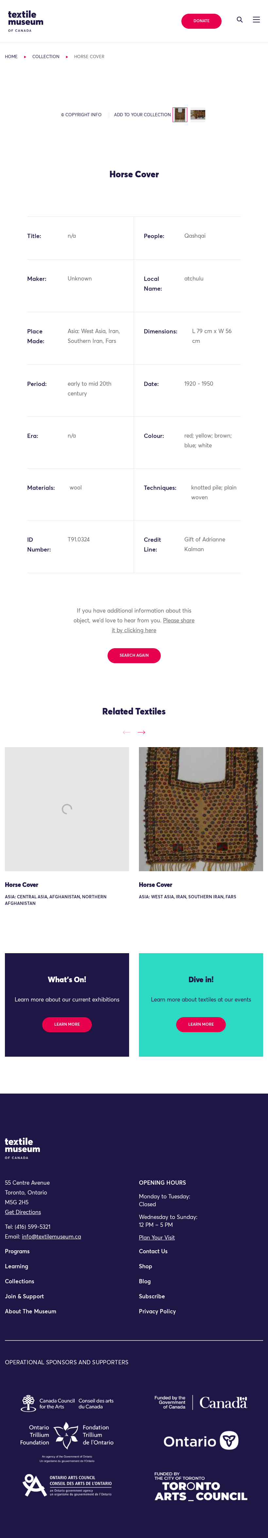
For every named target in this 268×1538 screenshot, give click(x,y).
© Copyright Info (81, 115)
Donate (201, 21)
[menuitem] (67, 1254)
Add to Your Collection (142, 115)
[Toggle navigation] (239, 20)
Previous (126, 732)
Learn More (67, 1025)
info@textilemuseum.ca (51, 1237)
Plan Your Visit (157, 1238)
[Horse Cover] (67, 809)
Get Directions (23, 1212)
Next (141, 732)
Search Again (134, 656)
